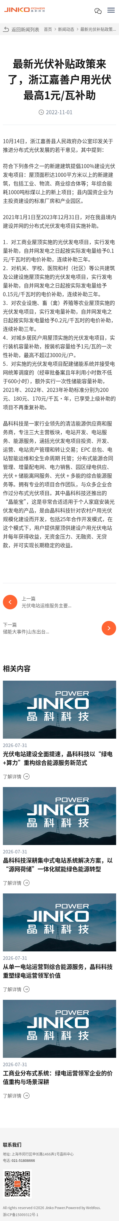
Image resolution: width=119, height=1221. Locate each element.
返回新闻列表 (25, 29)
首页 (48, 29)
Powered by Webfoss (83, 1207)
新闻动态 (66, 29)
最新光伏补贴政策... (98, 29)
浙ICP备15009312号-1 (20, 1214)
